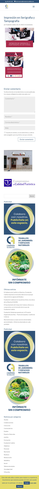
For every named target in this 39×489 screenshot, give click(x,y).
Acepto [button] (27, 483)
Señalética (7, 460)
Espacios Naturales (9, 434)
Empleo (6, 431)
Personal (6, 449)
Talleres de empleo (9, 466)
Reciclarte (7, 452)
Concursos (7, 425)
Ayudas (6, 419)
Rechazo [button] (19, 486)
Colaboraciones (8, 422)
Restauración (8, 457)
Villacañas (7, 472)
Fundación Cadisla (11, 24)
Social (5, 463)
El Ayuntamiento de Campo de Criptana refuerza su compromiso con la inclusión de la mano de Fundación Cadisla (19, 307)
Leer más (33, 483)
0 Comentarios (29, 24)
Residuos (6, 454)
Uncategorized (8, 469)
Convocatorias (8, 428)
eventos (6, 437)
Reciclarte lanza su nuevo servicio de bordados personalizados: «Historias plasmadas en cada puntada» (17, 322)
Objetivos (7, 446)
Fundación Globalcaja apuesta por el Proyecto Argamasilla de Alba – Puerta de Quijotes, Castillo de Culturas (19, 315)
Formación (7, 440)
